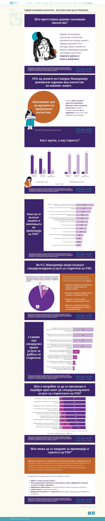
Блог (71, 3)
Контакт (81, 3)
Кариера (75, 3)
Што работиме (37, 3)
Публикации (45, 3)
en (93, 3)
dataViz (12, 9)
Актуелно (57, 3)
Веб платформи (64, 3)
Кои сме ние (29, 3)
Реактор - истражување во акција (21, 519)
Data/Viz (51, 3)
